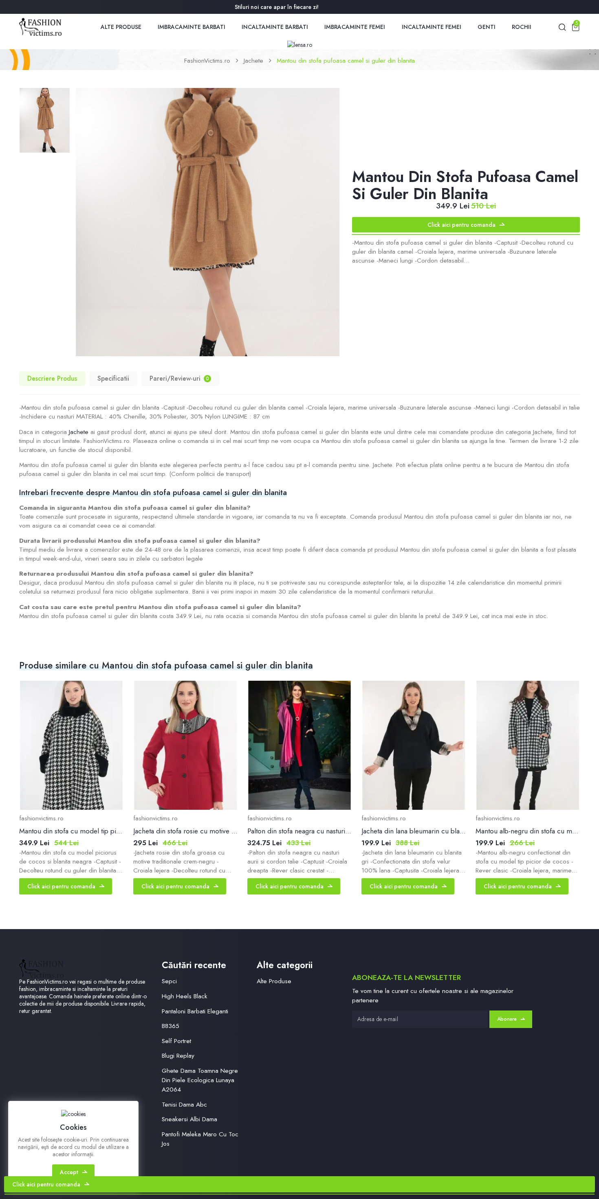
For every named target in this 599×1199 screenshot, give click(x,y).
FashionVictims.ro (207, 60)
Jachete (253, 60)
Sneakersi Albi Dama (189, 1119)
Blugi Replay (178, 1055)
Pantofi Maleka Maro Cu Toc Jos (200, 1138)
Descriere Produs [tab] (52, 378)
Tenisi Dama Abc (184, 1104)
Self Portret (176, 1041)
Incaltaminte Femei (431, 27)
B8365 (170, 1025)
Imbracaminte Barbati (191, 27)
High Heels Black (184, 996)
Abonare (507, 1019)
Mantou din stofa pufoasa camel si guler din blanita (346, 60)
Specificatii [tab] (113, 378)
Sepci (169, 981)
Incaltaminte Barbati (275, 27)
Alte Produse (121, 27)
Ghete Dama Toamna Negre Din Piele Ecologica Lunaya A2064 (200, 1080)
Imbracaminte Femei (354, 27)
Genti (486, 27)
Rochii (521, 27)
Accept (69, 1172)
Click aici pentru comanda (461, 225)
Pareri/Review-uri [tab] (179, 378)
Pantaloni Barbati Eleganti (195, 1011)
